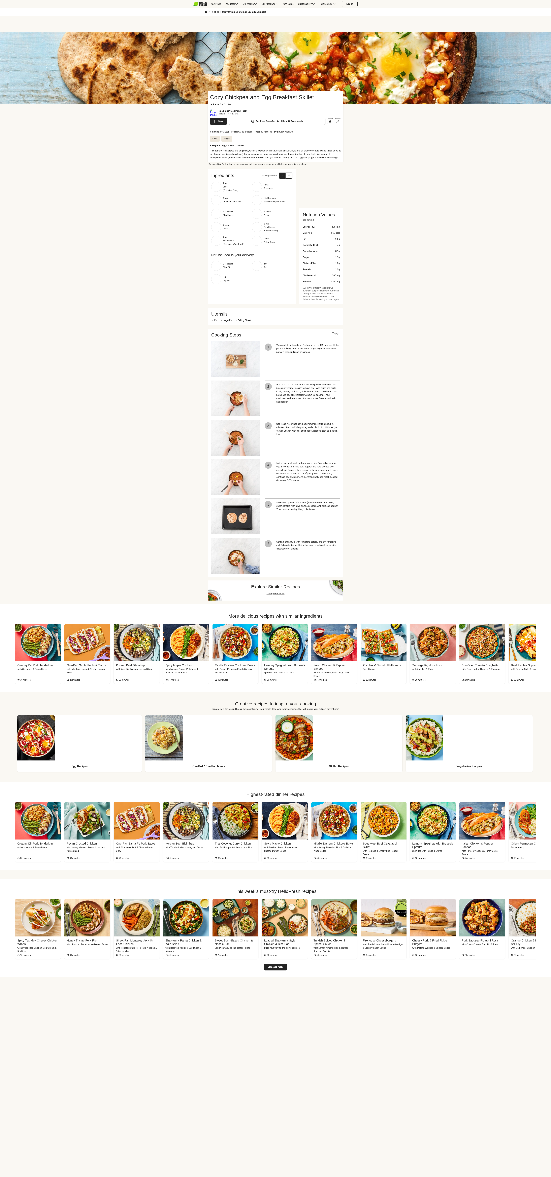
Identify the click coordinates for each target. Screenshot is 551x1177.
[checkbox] (211, 104)
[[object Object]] (330, 121)
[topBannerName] (275, 24)
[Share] (338, 121)
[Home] (206, 12)
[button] (251, 175)
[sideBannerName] (321, 187)
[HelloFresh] (200, 4)
